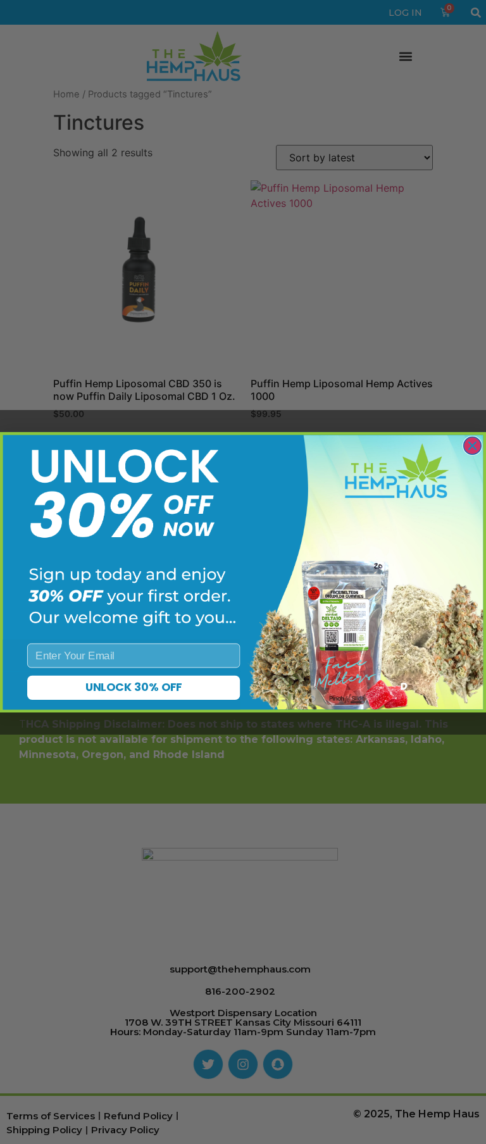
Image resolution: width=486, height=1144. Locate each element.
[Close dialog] (473, 445)
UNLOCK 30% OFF (133, 687)
